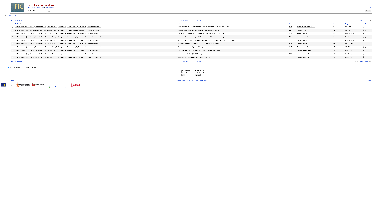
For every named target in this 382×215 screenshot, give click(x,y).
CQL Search (178, 80)
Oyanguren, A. (62, 26)
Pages (347, 24)
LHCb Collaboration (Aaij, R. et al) (24, 26)
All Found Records (15, 67)
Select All (13, 20)
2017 (290, 26)
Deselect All (19, 20)
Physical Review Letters (304, 50)
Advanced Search (49, 7)
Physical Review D (302, 33)
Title (179, 24)
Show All (34, 7)
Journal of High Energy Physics (306, 26)
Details (366, 20)
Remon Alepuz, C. (72, 26)
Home (29, 7)
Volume (335, 24)
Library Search (186, 80)
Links (365, 24)
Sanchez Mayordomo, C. (94, 26)
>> (195, 20)
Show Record (194, 80)
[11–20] (199, 20)
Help (369, 80)
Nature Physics (301, 30)
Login (369, 7)
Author (17, 24)
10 (193, 20)
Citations (361, 20)
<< (182, 20)
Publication (301, 24)
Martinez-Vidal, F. (52, 26)
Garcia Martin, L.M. (40, 26)
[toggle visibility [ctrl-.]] (5, 66)
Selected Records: (30, 67)
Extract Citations (203, 80)
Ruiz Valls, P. (82, 26)
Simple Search (40, 7)
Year (290, 24)
